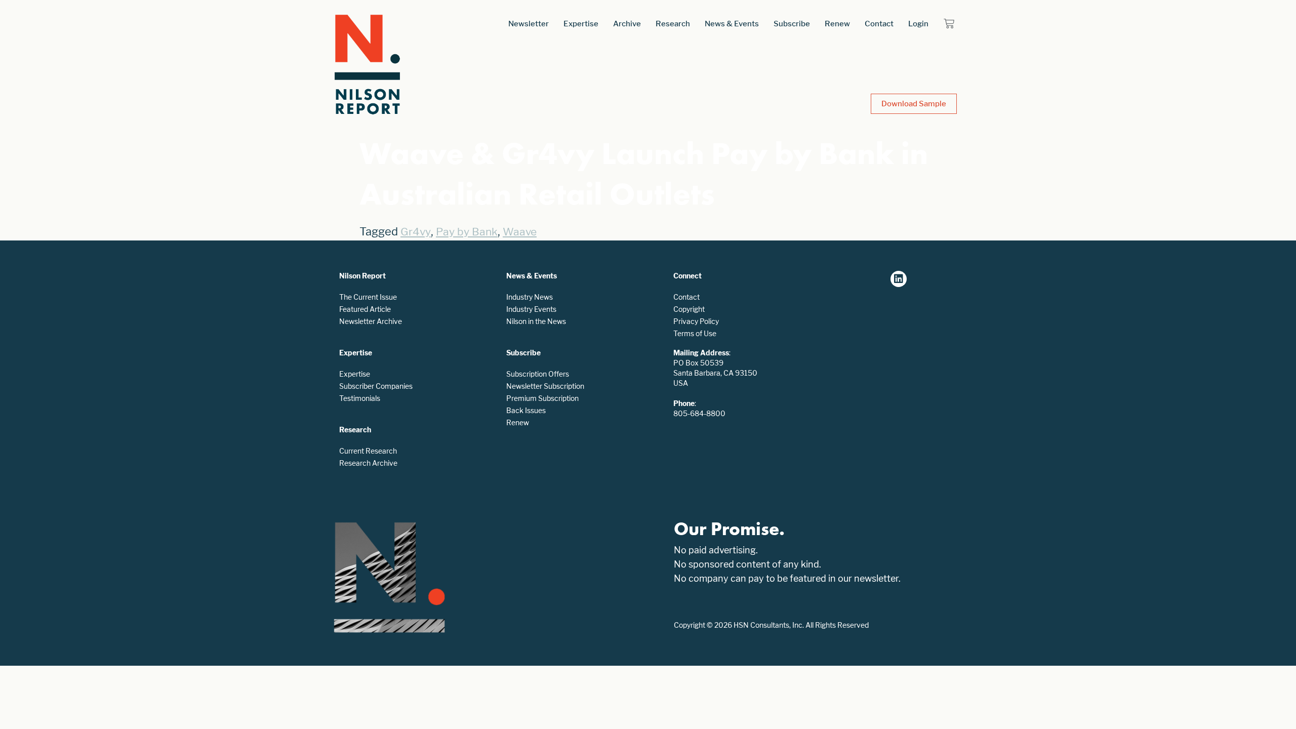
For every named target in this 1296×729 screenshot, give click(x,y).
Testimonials (359, 398)
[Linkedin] (898, 279)
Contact (879, 23)
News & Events (732, 23)
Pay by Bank (467, 231)
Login (918, 23)
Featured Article (365, 309)
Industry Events (531, 309)
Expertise (580, 23)
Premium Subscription (542, 398)
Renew (837, 23)
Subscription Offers (537, 374)
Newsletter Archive (370, 321)
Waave (520, 231)
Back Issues (526, 410)
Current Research (368, 451)
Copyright (689, 309)
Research (673, 23)
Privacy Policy (696, 321)
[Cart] (949, 23)
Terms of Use (694, 333)
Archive (627, 23)
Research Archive (368, 463)
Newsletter (528, 23)
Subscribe (792, 23)
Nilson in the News (536, 321)
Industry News (529, 297)
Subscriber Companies (376, 386)
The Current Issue (368, 297)
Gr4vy (415, 231)
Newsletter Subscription (545, 386)
